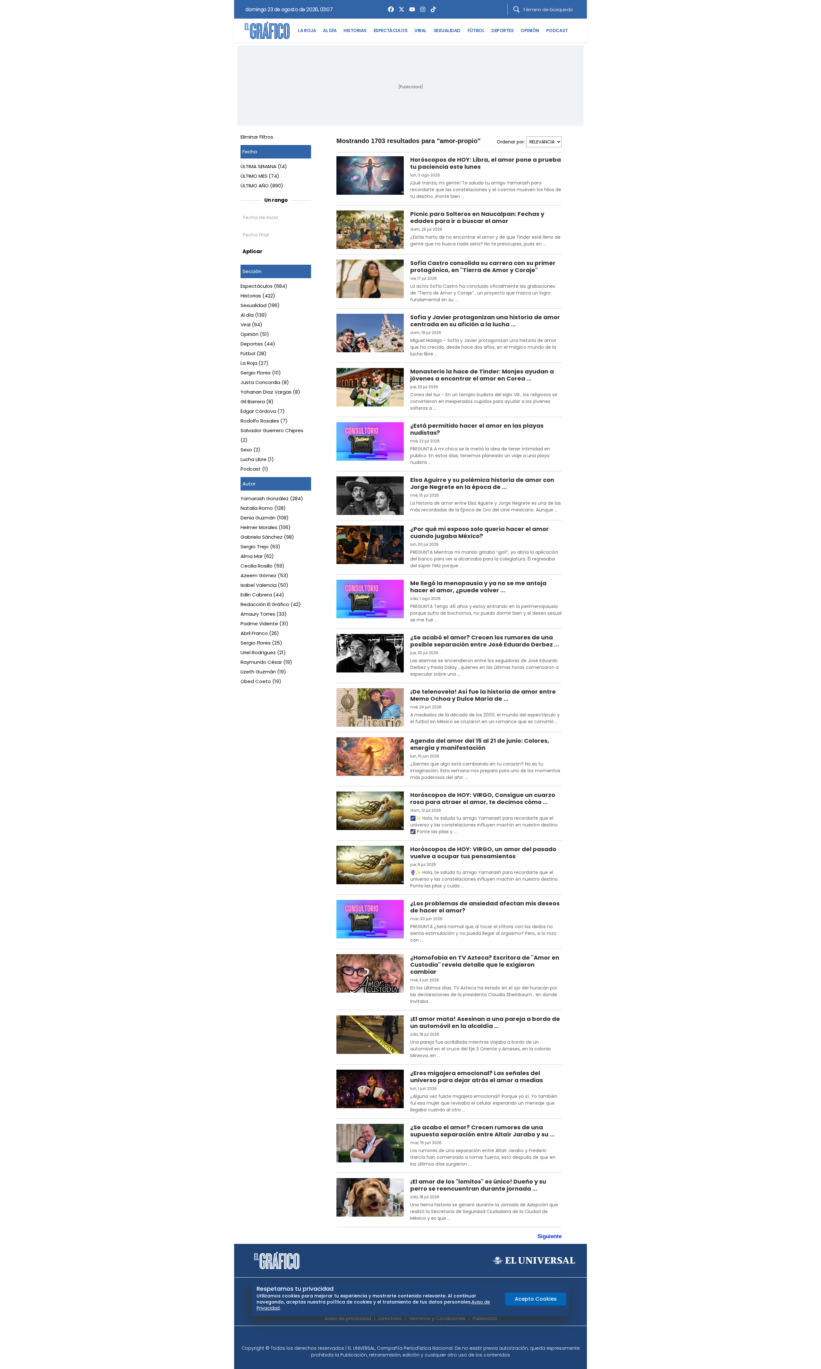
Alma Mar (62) (257, 556)
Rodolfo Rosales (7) (264, 420)
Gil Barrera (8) (257, 401)
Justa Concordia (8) (265, 382)
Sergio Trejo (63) (260, 546)
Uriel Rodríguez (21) (263, 652)
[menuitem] (389, 9)
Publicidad (485, 1318)
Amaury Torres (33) (264, 614)
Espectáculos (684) (264, 286)
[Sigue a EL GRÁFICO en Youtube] (417, 1337)
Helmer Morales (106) (266, 527)
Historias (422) (258, 295)
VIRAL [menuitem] (420, 30)
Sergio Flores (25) (261, 642)
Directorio (390, 1318)
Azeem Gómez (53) (264, 575)
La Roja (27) (254, 363)
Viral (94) (251, 324)
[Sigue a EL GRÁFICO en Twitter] (408, 1337)
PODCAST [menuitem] (557, 30)
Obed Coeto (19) (261, 681)
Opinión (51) (255, 334)
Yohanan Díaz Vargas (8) (270, 392)
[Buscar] (516, 9)
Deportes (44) (258, 343)
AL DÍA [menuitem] (329, 30)
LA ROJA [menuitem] (307, 30)
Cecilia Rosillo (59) (262, 565)
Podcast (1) (254, 469)
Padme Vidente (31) (264, 623)
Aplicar (252, 251)
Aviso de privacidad (348, 1318)
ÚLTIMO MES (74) (260, 176)
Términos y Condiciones (437, 1318)
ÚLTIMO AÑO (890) (262, 185)
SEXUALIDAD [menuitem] (447, 30)
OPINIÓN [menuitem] (530, 30)
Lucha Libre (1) (257, 459)
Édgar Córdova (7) (263, 411)
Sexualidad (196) (260, 305)
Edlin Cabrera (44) (262, 594)
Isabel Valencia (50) (264, 585)
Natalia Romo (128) (263, 508)
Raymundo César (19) (266, 662)
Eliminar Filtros (257, 136)
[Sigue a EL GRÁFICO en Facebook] (404, 1337)
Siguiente (549, 1236)
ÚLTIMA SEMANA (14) (264, 166)
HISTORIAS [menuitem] (355, 30)
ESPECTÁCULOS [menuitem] (390, 30)
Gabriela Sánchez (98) (267, 537)
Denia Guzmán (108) (265, 517)
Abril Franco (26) (260, 633)
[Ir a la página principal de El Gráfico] (267, 30)
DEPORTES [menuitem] (502, 30)
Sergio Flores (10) (261, 372)
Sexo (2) (250, 449)
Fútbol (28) (254, 353)
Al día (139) (254, 315)
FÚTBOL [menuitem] (476, 30)
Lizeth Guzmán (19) (263, 671)
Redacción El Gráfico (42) (271, 604)
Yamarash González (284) (272, 498)
